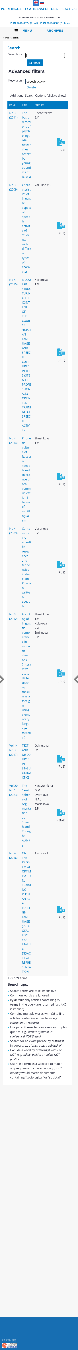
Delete (31, 87)
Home (6, 37)
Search (15, 37)
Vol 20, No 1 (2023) (13, 790)
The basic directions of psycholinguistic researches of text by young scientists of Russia (26, 145)
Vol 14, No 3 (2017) (13, 750)
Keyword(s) (16, 80)
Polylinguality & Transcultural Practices (39, 13)
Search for (15, 54)
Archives (55, 30)
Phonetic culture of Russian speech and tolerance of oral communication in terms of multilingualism (26, 479)
